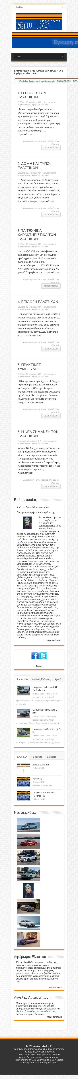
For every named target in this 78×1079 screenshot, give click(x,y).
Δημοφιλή (22, 756)
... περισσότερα (45, 201)
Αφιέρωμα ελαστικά (40, 104)
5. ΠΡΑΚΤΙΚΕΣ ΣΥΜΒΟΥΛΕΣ (29, 367)
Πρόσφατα (37, 756)
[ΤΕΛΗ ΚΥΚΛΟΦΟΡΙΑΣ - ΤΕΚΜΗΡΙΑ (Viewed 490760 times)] (23, 795)
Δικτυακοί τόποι (40, 764)
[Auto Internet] (39, 27)
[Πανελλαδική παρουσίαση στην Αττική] (23, 690)
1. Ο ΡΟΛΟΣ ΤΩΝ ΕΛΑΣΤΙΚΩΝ (32, 95)
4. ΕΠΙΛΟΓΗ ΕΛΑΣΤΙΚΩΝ (38, 302)
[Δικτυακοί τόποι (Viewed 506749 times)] (23, 768)
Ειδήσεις (51, 756)
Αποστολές (22, 679)
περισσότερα (51, 147)
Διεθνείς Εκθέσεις (41, 679)
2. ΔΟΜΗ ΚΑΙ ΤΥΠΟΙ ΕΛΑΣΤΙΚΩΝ (34, 166)
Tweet (39, 666)
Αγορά (57, 679)
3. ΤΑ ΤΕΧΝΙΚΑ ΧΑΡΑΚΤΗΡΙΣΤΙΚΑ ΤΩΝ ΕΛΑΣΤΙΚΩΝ (37, 235)
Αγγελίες (37, 778)
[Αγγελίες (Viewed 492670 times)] (23, 782)
